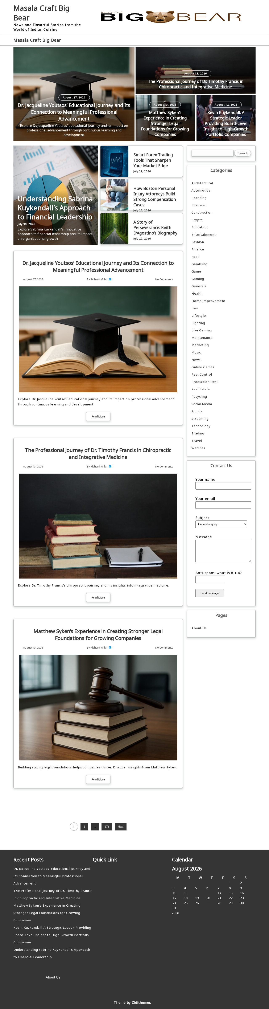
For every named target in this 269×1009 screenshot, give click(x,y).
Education (199, 227)
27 (208, 903)
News (195, 360)
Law (194, 308)
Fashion (197, 242)
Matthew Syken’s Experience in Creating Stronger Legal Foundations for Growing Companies (165, 123)
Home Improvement (208, 301)
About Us (198, 628)
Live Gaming (201, 330)
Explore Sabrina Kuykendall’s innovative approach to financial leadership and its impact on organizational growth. (55, 234)
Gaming (197, 279)
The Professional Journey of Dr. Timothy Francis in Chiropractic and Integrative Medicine (195, 84)
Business (198, 205)
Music (196, 352)
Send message (209, 593)
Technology (200, 426)
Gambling (199, 264)
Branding (198, 198)
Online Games (202, 367)
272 (107, 826)
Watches (198, 448)
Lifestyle (198, 315)
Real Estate (200, 389)
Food (195, 256)
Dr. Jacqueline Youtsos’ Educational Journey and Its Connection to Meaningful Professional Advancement (74, 112)
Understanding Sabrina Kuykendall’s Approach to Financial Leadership (55, 207)
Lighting (198, 323)
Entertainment (203, 234)
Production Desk (206, 382)
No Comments (164, 279)
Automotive (201, 190)
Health (197, 293)
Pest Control (201, 374)
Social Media (201, 404)
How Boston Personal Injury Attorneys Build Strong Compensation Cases (154, 197)
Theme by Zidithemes (132, 1002)
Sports (196, 411)
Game (196, 271)
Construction (201, 212)
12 (197, 893)
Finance (197, 249)
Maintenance (202, 337)
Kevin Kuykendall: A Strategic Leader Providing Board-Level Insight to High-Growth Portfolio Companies (225, 123)
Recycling (199, 396)
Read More (98, 416)
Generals (198, 286)
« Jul (175, 913)
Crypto (197, 220)
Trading (197, 433)
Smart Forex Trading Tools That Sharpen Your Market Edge (153, 160)
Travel (196, 440)
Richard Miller (99, 279)
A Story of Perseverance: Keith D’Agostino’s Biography (155, 227)
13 (208, 893)
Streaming (199, 418)
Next (120, 826)
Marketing (200, 345)
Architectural (202, 183)
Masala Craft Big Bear (37, 40)
